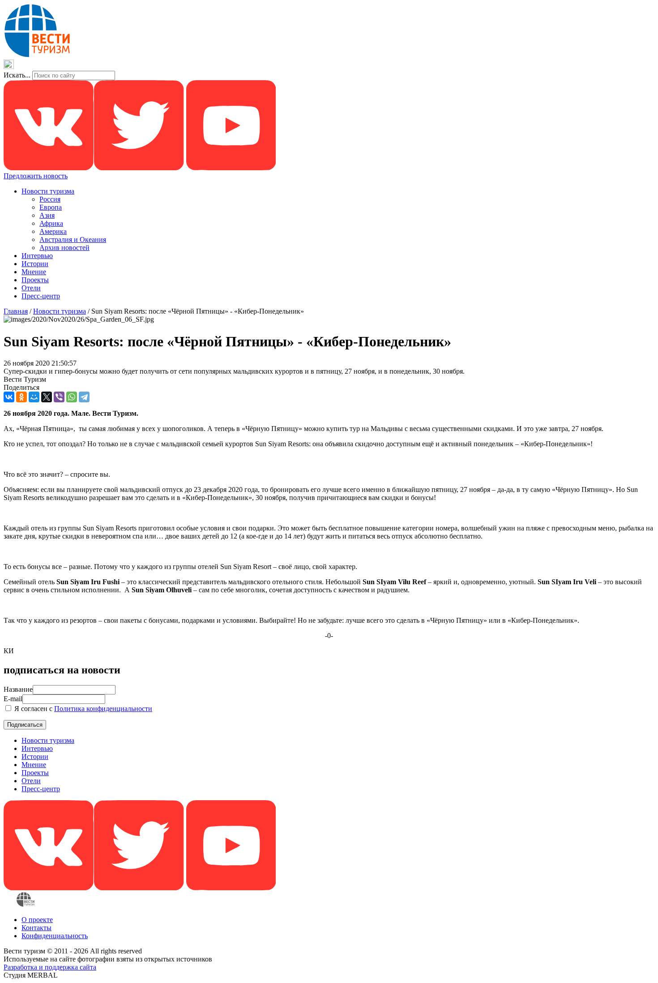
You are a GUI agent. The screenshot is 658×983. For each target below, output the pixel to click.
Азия (47, 215)
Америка (53, 231)
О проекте (37, 919)
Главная (16, 311)
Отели (31, 288)
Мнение (33, 272)
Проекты (35, 280)
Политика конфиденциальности (103, 708)
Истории (34, 263)
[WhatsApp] (71, 397)
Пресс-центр (40, 296)
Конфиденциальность (54, 936)
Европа (50, 207)
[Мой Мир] (34, 397)
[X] (46, 397)
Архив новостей (64, 247)
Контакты (36, 927)
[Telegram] (84, 397)
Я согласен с (82, 708)
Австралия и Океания (72, 239)
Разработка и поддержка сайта (50, 967)
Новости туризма (47, 191)
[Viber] (59, 397)
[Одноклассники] (21, 397)
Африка (51, 223)
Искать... (17, 75)
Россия (49, 199)
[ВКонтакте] (9, 397)
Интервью (37, 255)
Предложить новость (36, 176)
